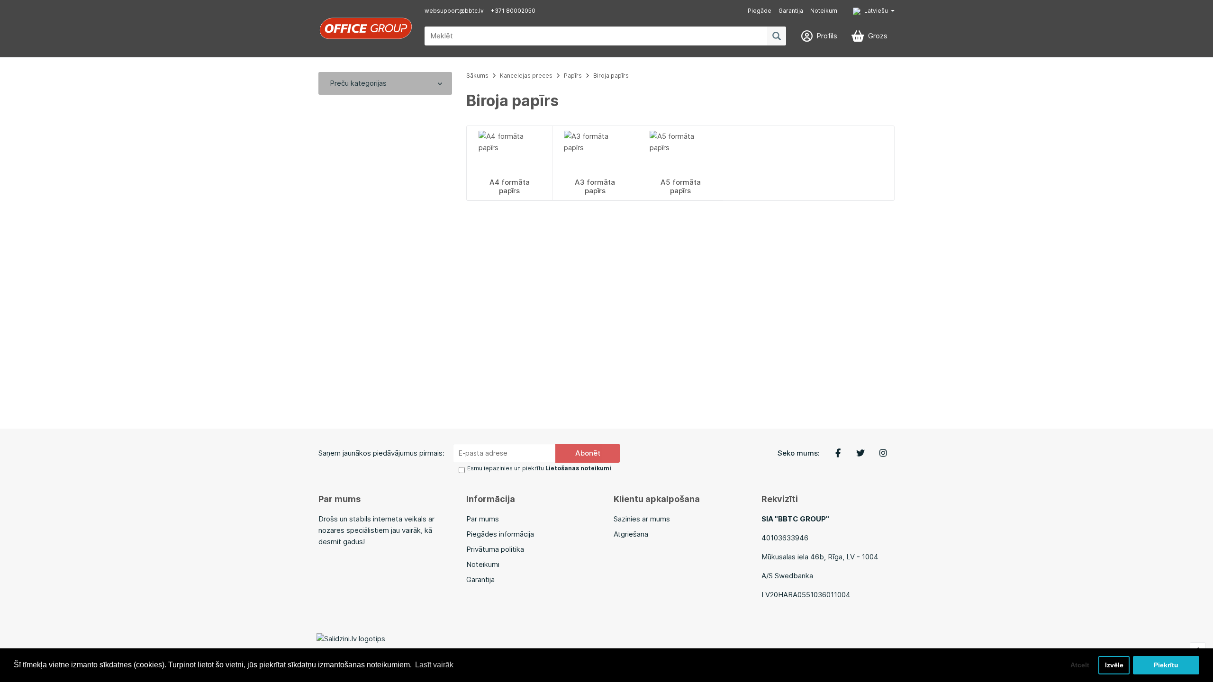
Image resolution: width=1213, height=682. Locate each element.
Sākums (477, 75)
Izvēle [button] (1114, 665)
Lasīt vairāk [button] (434, 665)
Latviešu (875, 10)
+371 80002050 (513, 10)
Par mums (482, 518)
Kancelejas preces (526, 75)
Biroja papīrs (611, 75)
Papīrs (573, 75)
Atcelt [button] (1079, 665)
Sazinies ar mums (642, 518)
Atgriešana (631, 533)
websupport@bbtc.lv (454, 10)
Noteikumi (824, 10)
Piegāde (759, 10)
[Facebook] (837, 453)
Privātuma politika (495, 549)
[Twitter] (860, 453)
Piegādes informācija (500, 533)
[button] (867, 11)
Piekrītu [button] (1166, 665)
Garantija (790, 10)
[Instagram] (883, 453)
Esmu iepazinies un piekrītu (539, 468)
